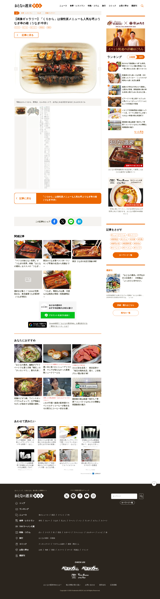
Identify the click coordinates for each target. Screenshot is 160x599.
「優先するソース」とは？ (59, 326)
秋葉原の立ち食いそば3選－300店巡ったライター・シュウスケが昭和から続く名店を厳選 (134, 77)
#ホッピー (33, 27)
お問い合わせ (90, 585)
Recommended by (86, 473)
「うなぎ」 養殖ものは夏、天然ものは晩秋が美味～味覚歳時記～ (56, 294)
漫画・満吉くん (73, 544)
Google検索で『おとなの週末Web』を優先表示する (68, 323)
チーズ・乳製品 (73, 550)
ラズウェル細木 (59, 544)
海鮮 (46, 550)
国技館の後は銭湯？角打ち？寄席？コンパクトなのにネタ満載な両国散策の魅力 (86, 402)
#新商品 (114, 239)
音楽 (59, 532)
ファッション (78, 532)
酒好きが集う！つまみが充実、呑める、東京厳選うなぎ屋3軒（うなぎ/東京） (27, 294)
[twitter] (67, 496)
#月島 (140, 239)
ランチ (87, 521)
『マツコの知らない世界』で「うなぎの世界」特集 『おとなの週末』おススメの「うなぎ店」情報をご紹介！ (27, 264)
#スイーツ (132, 235)
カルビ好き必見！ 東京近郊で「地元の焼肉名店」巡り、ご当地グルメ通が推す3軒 (86, 370)
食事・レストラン (77, 6)
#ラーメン (127, 247)
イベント (61, 515)
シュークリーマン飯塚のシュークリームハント (56, 364)
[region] (57, 114)
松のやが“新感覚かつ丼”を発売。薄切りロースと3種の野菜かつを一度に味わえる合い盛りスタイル (134, 66)
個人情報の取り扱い (73, 585)
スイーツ (104, 521)
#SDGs (137, 243)
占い (40, 532)
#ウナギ (17, 27)
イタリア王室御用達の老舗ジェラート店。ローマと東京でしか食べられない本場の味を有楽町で (134, 112)
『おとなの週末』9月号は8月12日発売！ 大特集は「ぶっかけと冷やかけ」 (133, 278)
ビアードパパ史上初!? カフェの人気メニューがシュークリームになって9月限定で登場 (134, 101)
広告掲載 (113, 585)
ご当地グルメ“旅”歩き (78, 365)
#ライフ (137, 247)
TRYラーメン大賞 (27, 526)
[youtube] (87, 496)
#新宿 (48, 27)
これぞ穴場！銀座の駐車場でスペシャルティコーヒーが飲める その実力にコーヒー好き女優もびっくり (57, 406)
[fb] (80, 496)
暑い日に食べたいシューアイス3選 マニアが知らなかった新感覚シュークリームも (57, 370)
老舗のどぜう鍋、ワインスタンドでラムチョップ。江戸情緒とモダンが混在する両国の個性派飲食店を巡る (27, 401)
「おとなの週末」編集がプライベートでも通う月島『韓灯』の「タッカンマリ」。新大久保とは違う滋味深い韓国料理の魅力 (27, 368)
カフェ (95, 521)
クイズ (47, 532)
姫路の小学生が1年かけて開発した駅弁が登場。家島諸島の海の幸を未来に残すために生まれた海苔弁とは (134, 89)
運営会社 (102, 585)
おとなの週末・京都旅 (47, 538)
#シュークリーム (118, 235)
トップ (22, 503)
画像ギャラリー (50, 13)
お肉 (40, 550)
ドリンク (85, 550)
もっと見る (139, 132)
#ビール (25, 27)
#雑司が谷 (115, 243)
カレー (47, 521)
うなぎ (39, 13)
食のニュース (43, 515)
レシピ (100, 532)
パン (80, 521)
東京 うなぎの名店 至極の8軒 (84, 261)
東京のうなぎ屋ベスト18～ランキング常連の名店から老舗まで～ (56, 263)
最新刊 (134, 6)
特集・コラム (93, 6)
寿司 (40, 521)
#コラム (124, 239)
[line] (73, 496)
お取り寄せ (123, 6)
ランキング (24, 509)
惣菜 (53, 550)
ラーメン (72, 521)
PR (68, 515)
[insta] (93, 496)
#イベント (115, 247)
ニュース (63, 6)
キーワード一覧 (127, 503)
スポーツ (67, 532)
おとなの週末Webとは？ (52, 585)
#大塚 (132, 239)
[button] (16, 69)
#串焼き (41, 27)
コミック (112, 6)
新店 (53, 515)
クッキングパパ (44, 544)
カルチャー (90, 532)
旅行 (104, 6)
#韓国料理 (127, 243)
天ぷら (63, 521)
